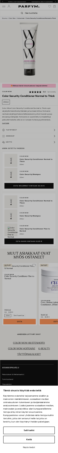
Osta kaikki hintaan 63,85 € (29, 241)
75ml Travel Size (18, 315)
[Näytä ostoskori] (54, 6)
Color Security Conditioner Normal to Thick (41, 18)
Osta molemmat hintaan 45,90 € (29, 186)
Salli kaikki (29, 430)
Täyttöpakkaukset (29, 354)
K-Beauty (44, 349)
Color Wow (12, 18)
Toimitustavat (7, 379)
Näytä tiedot (29, 447)
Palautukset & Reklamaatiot (13, 374)
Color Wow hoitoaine (21, 349)
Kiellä (29, 439)
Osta (19, 321)
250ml (6, 102)
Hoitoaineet (20, 18)
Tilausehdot (7, 384)
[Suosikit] (49, 6)
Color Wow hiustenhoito (29, 343)
